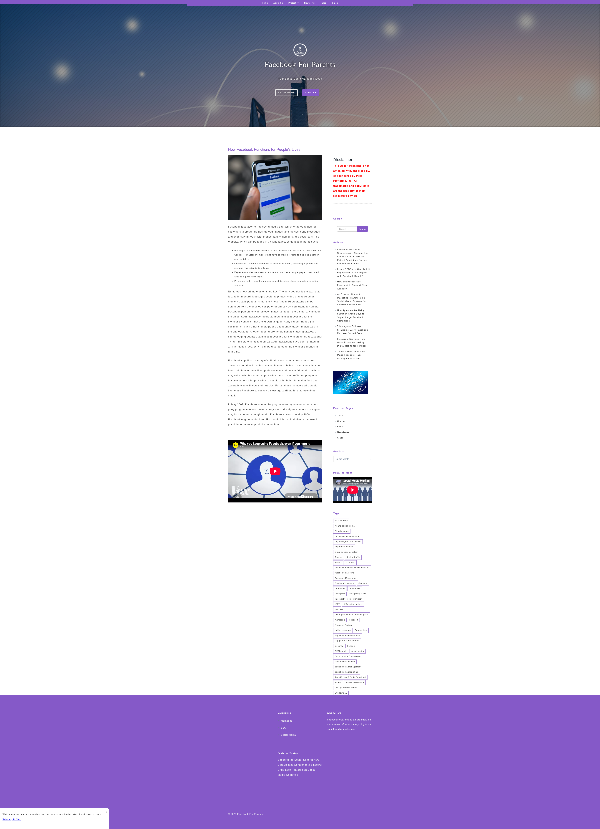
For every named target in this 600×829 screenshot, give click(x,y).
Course (310, 92)
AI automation (342, 531)
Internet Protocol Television (348, 599)
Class (335, 3)
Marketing (286, 720)
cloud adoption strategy (346, 552)
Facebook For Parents (250, 814)
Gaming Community (344, 583)
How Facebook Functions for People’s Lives (264, 149)
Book (340, 426)
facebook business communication (352, 568)
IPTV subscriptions (353, 604)
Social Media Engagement (348, 656)
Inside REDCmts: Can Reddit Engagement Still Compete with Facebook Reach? (353, 272)
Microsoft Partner (343, 625)
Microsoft (353, 620)
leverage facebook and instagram (351, 615)
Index (324, 3)
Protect (292, 3)
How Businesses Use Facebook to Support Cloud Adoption (352, 285)
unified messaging (355, 682)
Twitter (338, 682)
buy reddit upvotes (344, 547)
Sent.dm (351, 646)
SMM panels (341, 651)
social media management (348, 667)
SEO (283, 727)
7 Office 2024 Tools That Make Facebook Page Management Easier (351, 355)
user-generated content (346, 688)
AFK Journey (341, 521)
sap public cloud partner (347, 641)
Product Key (361, 630)
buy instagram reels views (348, 541)
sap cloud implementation (348, 635)
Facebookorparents (338, 719)
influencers (354, 588)
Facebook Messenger (345, 578)
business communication (347, 536)
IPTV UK (339, 609)
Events (338, 562)
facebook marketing (345, 573)
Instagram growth (357, 594)
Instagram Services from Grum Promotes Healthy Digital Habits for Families (352, 342)
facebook (350, 562)
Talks (340, 415)
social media (357, 651)
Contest (339, 557)
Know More (286, 92)
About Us (278, 3)
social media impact (345, 662)
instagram (340, 594)
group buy (340, 588)
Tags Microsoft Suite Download (350, 677)
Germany (362, 583)
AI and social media (345, 526)
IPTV (337, 604)
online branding (343, 630)
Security (339, 646)
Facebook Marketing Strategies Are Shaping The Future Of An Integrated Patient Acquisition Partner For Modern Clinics (352, 256)
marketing (340, 620)
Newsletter (309, 3)
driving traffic (353, 557)
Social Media (288, 734)
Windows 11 (341, 693)
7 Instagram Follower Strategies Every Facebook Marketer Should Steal (352, 330)
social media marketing (346, 672)
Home (265, 3)
